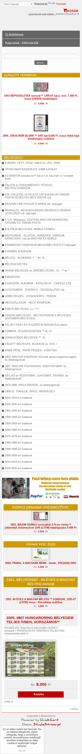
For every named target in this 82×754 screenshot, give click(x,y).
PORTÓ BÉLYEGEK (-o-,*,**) (22, 308)
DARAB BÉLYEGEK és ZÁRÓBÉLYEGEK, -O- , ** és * (37, 270)
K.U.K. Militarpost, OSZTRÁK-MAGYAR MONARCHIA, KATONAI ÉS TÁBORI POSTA (37, 221)
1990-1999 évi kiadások (18, 449)
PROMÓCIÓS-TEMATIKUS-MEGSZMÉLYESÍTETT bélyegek (40, 244)
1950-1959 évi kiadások (18, 423)
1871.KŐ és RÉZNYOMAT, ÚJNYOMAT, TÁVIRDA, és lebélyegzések (36, 377)
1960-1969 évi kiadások (18, 429)
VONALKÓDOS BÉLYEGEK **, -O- (25, 337)
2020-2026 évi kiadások (18, 468)
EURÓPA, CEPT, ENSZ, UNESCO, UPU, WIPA (32, 162)
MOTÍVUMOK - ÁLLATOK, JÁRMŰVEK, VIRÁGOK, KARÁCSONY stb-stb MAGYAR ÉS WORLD (35, 237)
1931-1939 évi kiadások (18, 410)
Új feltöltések (14, 34)
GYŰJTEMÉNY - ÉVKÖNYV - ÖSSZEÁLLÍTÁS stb (34, 289)
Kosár (72, 11)
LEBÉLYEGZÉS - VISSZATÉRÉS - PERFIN (30, 296)
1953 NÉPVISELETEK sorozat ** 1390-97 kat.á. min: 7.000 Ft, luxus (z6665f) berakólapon (41, 97)
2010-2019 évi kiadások (18, 461)
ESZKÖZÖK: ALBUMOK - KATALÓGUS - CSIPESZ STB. (38, 283)
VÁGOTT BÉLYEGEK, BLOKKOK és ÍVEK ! (31, 343)
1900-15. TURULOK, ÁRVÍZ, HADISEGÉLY (30, 391)
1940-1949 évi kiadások (18, 417)
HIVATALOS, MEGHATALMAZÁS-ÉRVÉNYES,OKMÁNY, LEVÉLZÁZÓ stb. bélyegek (38, 212)
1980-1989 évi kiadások (18, 442)
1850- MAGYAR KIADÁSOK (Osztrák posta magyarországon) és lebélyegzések (40, 358)
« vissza (73, 709)
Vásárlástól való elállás (41, 14)
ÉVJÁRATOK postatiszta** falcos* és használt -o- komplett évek (39, 177)
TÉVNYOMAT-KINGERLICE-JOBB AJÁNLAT (31, 169)
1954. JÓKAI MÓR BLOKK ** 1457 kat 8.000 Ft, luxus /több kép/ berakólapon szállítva (41, 137)
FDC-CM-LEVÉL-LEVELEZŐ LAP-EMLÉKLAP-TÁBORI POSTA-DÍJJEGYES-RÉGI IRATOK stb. (37, 196)
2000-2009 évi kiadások (18, 455)
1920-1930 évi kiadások (18, 404)
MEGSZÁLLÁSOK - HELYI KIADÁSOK (27, 302)
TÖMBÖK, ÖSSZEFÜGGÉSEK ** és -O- (28, 331)
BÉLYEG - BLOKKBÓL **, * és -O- (25, 257)
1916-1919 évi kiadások (18, 397)
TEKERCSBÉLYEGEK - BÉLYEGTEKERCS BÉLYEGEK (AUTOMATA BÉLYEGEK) (38, 317)
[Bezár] (22, 750)
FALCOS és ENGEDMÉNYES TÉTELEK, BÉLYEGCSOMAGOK (29, 187)
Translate (61, 4)
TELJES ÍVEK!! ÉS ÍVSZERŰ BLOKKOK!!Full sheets (36, 324)
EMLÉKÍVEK (12, 276)
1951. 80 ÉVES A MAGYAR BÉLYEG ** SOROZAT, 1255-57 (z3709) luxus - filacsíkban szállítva (41, 601)
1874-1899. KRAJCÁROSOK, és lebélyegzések (32, 385)
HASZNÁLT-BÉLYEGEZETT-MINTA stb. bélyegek (33, 203)
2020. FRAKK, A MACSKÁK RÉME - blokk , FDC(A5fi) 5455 (40, 563)
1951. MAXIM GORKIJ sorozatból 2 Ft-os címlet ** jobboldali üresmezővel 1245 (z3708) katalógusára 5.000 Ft (40, 526)
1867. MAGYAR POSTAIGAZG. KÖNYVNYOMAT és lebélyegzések (35, 368)
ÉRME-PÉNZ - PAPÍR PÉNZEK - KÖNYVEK (31, 350)
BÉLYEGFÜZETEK (16, 264)
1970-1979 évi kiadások (18, 436)
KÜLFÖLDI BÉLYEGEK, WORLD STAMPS (30, 229)
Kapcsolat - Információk (21, 43)
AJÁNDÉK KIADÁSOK (18, 251)
